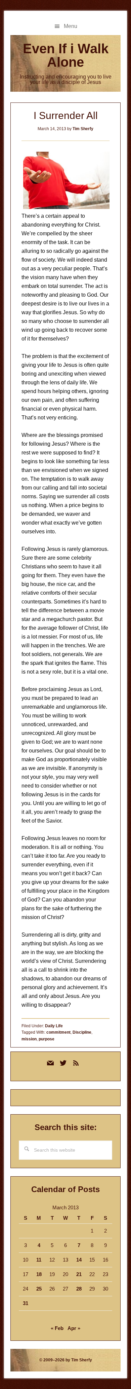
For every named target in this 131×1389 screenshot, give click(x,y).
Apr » (74, 1328)
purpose (46, 1039)
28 (79, 1289)
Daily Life (54, 1026)
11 (38, 1260)
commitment (58, 1032)
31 (25, 1303)
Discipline (82, 1032)
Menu (70, 26)
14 (79, 1260)
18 (39, 1274)
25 (39, 1289)
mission (29, 1039)
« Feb (57, 1328)
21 (79, 1274)
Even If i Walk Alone (65, 55)
